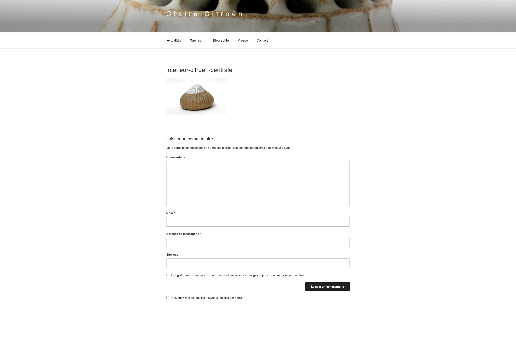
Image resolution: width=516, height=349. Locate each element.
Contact (262, 40)
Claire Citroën (205, 13)
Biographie (221, 40)
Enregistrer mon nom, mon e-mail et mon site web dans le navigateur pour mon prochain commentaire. (238, 275)
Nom (170, 213)
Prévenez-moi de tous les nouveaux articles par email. (207, 297)
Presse (243, 40)
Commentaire (175, 157)
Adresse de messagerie (183, 233)
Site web (172, 254)
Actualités (174, 40)
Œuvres (195, 40)
